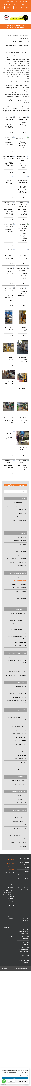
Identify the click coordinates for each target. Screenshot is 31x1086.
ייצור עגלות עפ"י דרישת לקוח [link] (19, 781)
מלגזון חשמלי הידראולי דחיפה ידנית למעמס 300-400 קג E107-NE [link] (23, 237)
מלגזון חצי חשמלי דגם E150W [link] (8, 143)
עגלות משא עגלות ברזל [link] (20, 741)
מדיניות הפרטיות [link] (10, 884)
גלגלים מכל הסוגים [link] (21, 803)
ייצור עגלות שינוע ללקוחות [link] (19, 784)
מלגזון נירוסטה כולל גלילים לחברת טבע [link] (23, 359)
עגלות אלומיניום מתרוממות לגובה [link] (18, 733)
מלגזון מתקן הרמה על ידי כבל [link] (19, 588)
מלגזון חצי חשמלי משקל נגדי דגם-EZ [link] (8, 231)
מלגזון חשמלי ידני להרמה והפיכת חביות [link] (16, 595)
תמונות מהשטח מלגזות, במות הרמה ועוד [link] (16, 506)
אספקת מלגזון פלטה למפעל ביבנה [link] (23, 449)
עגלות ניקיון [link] (23, 762)
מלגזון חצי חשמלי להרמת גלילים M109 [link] (22, 329)
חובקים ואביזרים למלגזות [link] (20, 517)
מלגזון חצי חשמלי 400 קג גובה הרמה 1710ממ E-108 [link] (8, 212)
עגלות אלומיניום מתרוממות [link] (19, 730)
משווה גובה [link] (23, 824)
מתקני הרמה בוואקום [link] (21, 686)
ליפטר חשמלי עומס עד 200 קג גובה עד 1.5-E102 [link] (22, 165)
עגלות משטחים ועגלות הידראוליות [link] (18, 620)
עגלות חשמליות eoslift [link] (20, 633)
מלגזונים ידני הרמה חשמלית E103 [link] (23, 257)
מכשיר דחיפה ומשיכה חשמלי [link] (19, 828)
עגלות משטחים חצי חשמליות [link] (19, 617)
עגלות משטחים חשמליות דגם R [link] (18, 629)
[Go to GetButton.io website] (3, 1084)
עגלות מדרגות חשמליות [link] (20, 723)
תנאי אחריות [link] (11, 887)
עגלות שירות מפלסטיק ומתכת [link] (19, 748)
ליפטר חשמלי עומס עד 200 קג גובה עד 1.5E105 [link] (22, 293)
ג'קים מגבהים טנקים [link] (21, 795)
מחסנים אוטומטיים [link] (21, 509)
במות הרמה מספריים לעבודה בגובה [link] (17, 671)
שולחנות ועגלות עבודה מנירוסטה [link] (18, 842)
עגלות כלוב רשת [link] (22, 714)
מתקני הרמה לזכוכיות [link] (20, 690)
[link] (23, 4)
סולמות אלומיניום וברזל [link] (20, 839)
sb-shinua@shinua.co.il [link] (9, 1)
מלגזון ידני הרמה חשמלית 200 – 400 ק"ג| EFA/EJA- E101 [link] (22, 212)
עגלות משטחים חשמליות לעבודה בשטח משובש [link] (23, 931)
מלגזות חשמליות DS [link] (21, 551)
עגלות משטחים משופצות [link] (20, 642)
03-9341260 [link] (17, 1)
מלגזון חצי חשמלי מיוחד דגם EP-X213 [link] (22, 124)
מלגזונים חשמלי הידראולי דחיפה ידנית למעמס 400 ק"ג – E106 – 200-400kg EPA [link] (22, 189)
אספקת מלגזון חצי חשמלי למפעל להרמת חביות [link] (23, 419)
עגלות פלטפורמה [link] (22, 755)
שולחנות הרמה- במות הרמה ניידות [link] (17, 657)
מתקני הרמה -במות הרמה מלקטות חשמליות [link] (15, 675)
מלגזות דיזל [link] (23, 544)
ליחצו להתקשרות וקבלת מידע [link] (15, 485)
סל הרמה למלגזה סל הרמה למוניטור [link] (17, 562)
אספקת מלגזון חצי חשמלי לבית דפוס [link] (9, 383)
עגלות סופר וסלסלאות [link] (20, 769)
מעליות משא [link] (23, 814)
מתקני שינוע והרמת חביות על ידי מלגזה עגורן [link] (8, 935)
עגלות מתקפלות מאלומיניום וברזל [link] (18, 737)
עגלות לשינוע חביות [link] (21, 766)
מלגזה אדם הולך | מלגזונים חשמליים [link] (17, 577)
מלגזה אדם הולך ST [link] (21, 555)
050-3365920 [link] (11, 860)
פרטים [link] (24, 132)
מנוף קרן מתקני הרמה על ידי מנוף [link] (18, 693)
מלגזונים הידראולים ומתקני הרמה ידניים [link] (16, 558)
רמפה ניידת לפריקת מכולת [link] (19, 821)
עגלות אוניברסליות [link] (21, 751)
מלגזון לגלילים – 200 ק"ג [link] (9, 358)
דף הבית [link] (22, 28)
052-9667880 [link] (11, 869)
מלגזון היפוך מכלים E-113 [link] (10, 272)
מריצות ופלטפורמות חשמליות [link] (19, 520)
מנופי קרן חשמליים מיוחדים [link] (19, 697)
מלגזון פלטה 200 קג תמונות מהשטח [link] (8, 329)
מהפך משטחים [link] (22, 513)
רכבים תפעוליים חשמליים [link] (20, 502)
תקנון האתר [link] (11, 881)
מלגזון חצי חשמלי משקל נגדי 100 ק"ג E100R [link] (8, 126)
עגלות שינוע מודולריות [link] (20, 759)
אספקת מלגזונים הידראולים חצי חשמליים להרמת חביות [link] (8, 419)
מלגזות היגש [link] (23, 548)
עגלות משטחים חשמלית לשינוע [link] (18, 613)
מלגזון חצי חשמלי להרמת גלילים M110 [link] (22, 467)
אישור (14, 1078)
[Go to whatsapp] (4, 1081)
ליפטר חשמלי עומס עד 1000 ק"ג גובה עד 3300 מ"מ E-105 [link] (22, 276)
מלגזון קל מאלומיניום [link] (21, 591)
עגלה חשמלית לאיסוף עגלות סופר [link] (18, 835)
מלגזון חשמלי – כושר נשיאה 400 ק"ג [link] (9, 438)
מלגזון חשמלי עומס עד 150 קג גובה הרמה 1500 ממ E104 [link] (22, 144)
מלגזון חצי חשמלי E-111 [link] (22, 389)
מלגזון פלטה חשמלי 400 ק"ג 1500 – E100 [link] (9, 163)
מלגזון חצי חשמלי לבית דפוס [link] (8, 466)
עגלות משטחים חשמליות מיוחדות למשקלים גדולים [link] (23, 949)
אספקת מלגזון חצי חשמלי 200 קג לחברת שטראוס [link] (9, 297)
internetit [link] (25, 968)
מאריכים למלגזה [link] (22, 566)
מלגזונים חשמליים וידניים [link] (20, 580)
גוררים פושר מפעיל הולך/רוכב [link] (19, 832)
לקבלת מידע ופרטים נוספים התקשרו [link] (18, 35)
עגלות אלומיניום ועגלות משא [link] (19, 726)
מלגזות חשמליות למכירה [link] (20, 540)
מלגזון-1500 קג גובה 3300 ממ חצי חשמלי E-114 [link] (8, 257)
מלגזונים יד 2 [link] (23, 602)
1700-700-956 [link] (10, 863)
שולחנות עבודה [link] (22, 846)
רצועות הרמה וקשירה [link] (21, 799)
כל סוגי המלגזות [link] (22, 537)
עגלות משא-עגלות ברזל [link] (20, 817)
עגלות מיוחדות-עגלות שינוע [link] (19, 744)
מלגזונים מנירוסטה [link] (21, 598)
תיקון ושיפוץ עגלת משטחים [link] (19, 646)
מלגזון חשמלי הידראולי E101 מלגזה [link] (9, 182)
